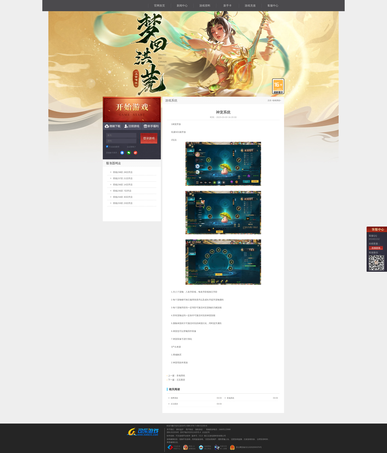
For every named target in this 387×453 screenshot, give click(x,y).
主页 (269, 100)
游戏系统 (276, 100)
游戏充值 (250, 5)
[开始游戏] (132, 109)
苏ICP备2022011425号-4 (190, 432)
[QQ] (122, 153)
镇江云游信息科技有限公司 (215, 436)
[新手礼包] (151, 126)
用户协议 (189, 429)
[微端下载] (112, 126)
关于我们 (170, 429)
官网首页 (159, 5)
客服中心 (272, 5)
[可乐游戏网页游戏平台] (145, 431)
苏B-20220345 (173, 432)
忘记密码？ (131, 147)
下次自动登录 (114, 147)
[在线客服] (376, 248)
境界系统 (174, 398)
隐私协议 (199, 429)
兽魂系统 (176, 375)
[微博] (135, 153)
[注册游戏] (131, 126)
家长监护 (180, 429)
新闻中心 (182, 5)
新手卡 (227, 5)
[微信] (129, 153)
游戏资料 (204, 5)
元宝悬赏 (176, 380)
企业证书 (206, 432)
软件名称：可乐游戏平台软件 (178, 436)
